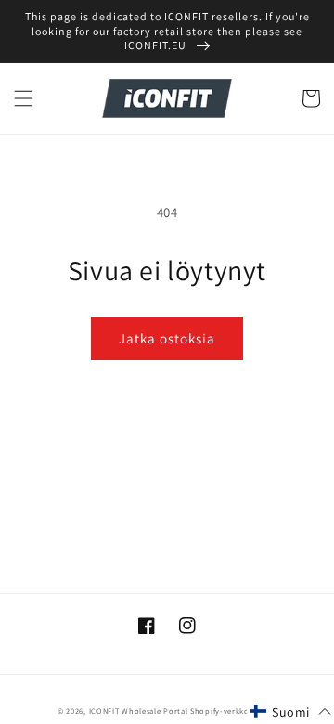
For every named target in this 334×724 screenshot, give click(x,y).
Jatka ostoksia (167, 338)
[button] (23, 98)
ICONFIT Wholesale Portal (138, 710)
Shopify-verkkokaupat (233, 710)
